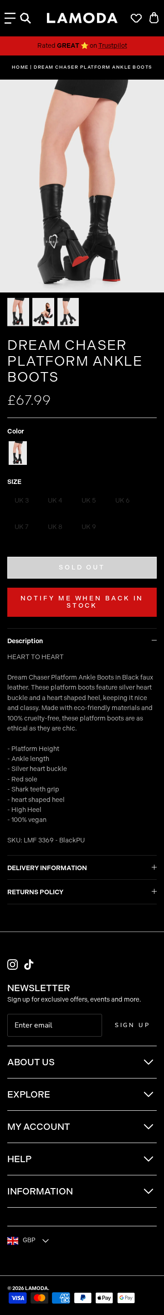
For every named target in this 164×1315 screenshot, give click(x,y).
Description (25, 641)
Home (20, 67)
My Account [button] (38, 1126)
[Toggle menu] (10, 18)
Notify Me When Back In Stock (82, 602)
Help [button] (19, 1159)
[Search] (30, 18)
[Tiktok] (29, 964)
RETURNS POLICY (35, 892)
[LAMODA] (82, 18)
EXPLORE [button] (28, 1094)
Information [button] (40, 1191)
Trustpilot (112, 46)
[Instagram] (12, 964)
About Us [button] (31, 1062)
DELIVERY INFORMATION (47, 868)
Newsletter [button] (38, 987)
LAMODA (36, 1288)
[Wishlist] (134, 18)
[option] (82, 186)
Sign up (132, 1025)
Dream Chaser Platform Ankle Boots (93, 67)
